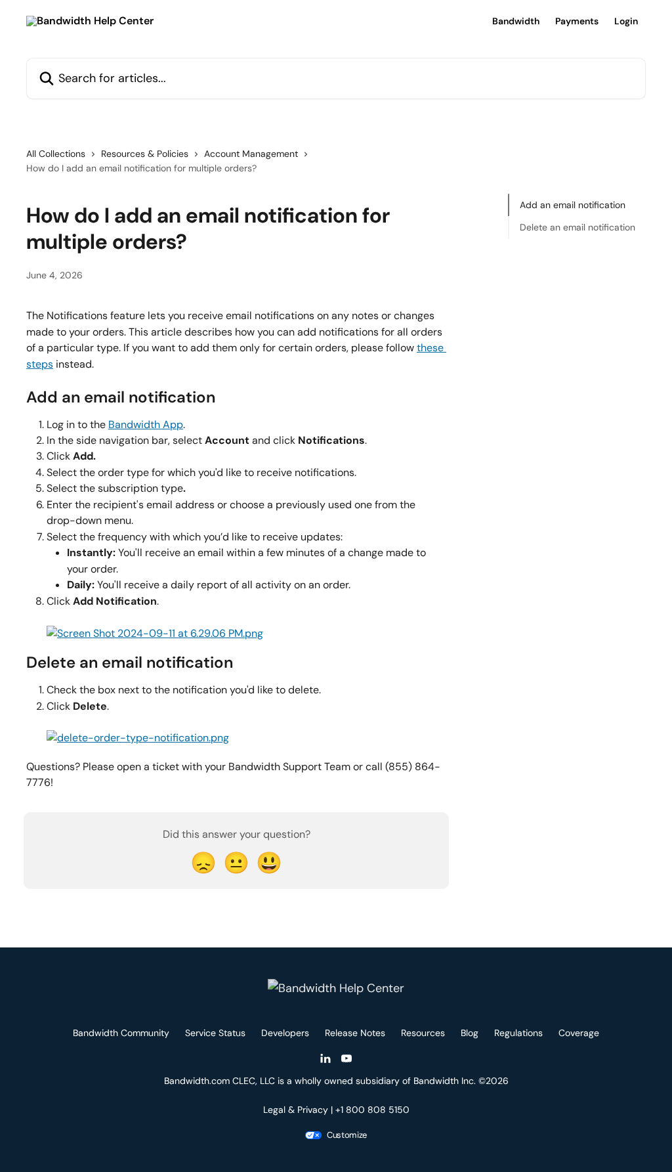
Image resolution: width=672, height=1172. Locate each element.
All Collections (55, 154)
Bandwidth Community (121, 1033)
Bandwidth (515, 21)
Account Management (251, 154)
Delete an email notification (577, 227)
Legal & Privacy (295, 1110)
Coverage (578, 1033)
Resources (423, 1033)
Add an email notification (572, 205)
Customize (347, 1135)
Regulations (518, 1033)
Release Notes (355, 1033)
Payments (576, 21)
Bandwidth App (145, 424)
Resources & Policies (144, 154)
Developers (285, 1033)
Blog (469, 1033)
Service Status (215, 1033)
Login (626, 21)
